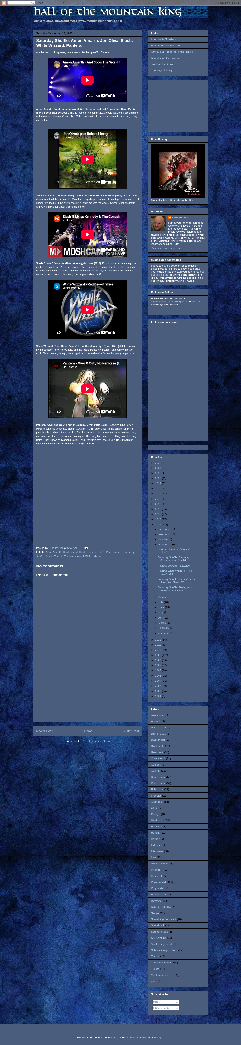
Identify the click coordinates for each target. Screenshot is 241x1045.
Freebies (156, 795)
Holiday (155, 838)
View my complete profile (166, 248)
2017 (158, 503)
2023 (158, 472)
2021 (158, 483)
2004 (158, 680)
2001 (158, 696)
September (165, 544)
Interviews (157, 851)
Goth (154, 807)
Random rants (159, 894)
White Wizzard (93, 556)
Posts (159, 1002)
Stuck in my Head (161, 944)
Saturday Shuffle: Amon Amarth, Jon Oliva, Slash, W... (177, 580)
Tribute (155, 968)
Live (153, 857)
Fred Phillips (180, 217)
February (164, 627)
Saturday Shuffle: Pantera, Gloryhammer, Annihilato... (175, 559)
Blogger (158, 1037)
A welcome (157, 715)
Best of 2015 (158, 733)
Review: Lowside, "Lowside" (174, 565)
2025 (158, 462)
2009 (158, 655)
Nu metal (156, 875)
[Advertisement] (87, 692)
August (162, 596)
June (161, 607)
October (163, 539)
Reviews (156, 900)
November (165, 534)
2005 (158, 675)
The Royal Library (161, 70)
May (161, 612)
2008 (158, 660)
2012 (158, 639)
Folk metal (157, 789)
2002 (158, 691)
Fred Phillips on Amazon (165, 45)
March (162, 622)
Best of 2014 (158, 727)
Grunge (155, 814)
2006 (158, 670)
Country (155, 770)
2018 (158, 498)
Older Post (131, 731)
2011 (158, 644)
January (163, 632)
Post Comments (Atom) (96, 741)
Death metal (70, 552)
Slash (49, 556)
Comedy (156, 764)
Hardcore (156, 826)
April (161, 617)
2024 (158, 467)
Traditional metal (74, 556)
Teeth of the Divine (162, 64)
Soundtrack (158, 925)
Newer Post (44, 731)
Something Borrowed (163, 919)
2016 (158, 509)
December (165, 529)
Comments (162, 1008)
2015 (158, 514)
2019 (158, 493)
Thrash (58, 556)
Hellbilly (155, 832)
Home (88, 731)
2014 (158, 519)
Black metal (158, 739)
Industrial (156, 845)
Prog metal (157, 888)
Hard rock (85, 552)
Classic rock (158, 758)
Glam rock (157, 801)
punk (154, 981)
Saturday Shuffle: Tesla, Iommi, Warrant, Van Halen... (176, 589)
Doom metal (158, 783)
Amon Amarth (53, 552)
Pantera (117, 552)
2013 (158, 524)
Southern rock (159, 931)
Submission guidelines (164, 950)
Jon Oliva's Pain (101, 552)
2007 (158, 665)
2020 (158, 488)
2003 (158, 685)
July (161, 602)
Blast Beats (157, 745)
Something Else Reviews (165, 57)
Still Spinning (158, 937)
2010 (158, 649)
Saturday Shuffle (161, 906)
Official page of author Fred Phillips (172, 51)
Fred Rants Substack (163, 39)
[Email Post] (85, 547)
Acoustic (156, 721)
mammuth (132, 1037)
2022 (158, 478)
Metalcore (157, 869)
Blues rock (157, 752)
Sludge (155, 913)
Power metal (158, 882)
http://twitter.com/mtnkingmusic (169, 301)
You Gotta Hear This (163, 975)
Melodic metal (159, 863)
